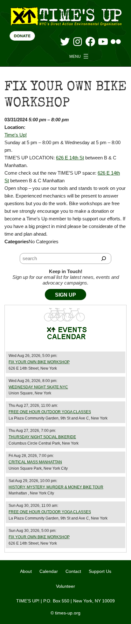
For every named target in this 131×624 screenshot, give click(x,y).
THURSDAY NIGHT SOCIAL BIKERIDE (42, 437)
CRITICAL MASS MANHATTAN (35, 462)
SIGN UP (65, 295)
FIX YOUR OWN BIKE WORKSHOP (39, 362)
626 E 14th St (70, 157)
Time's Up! (15, 135)
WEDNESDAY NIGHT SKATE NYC (38, 387)
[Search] (103, 258)
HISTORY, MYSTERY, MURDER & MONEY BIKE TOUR (56, 487)
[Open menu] (79, 56)
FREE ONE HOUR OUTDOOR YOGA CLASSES (50, 412)
